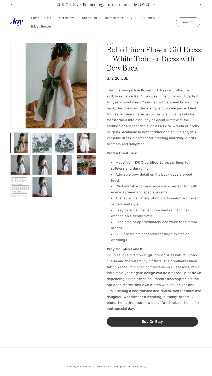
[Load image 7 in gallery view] (64, 165)
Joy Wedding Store (88, 366)
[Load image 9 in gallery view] (20, 187)
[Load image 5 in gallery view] (20, 165)
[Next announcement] (200, 4)
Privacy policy (137, 366)
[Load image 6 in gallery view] (42, 165)
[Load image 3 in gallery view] (64, 143)
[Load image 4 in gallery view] (86, 143)
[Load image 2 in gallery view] (42, 143)
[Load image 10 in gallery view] (42, 187)
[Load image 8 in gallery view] (86, 165)
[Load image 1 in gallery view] (20, 143)
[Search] (195, 22)
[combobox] (188, 22)
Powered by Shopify (113, 366)
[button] (49, 17)
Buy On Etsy (152, 322)
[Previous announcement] (11, 4)
